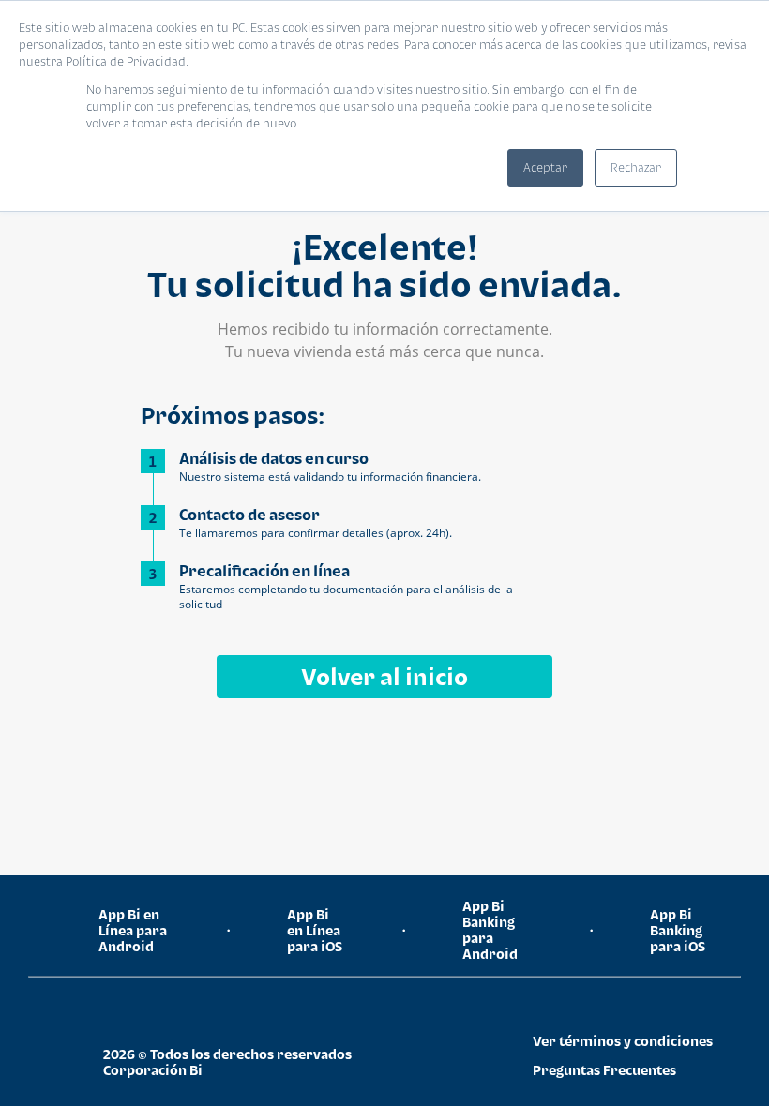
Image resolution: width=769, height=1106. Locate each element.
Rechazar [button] (636, 167)
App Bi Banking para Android (490, 930)
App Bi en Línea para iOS (314, 930)
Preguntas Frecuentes (604, 1070)
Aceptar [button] (545, 167)
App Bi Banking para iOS (677, 930)
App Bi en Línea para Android (132, 930)
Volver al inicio (384, 676)
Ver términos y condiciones (623, 1041)
